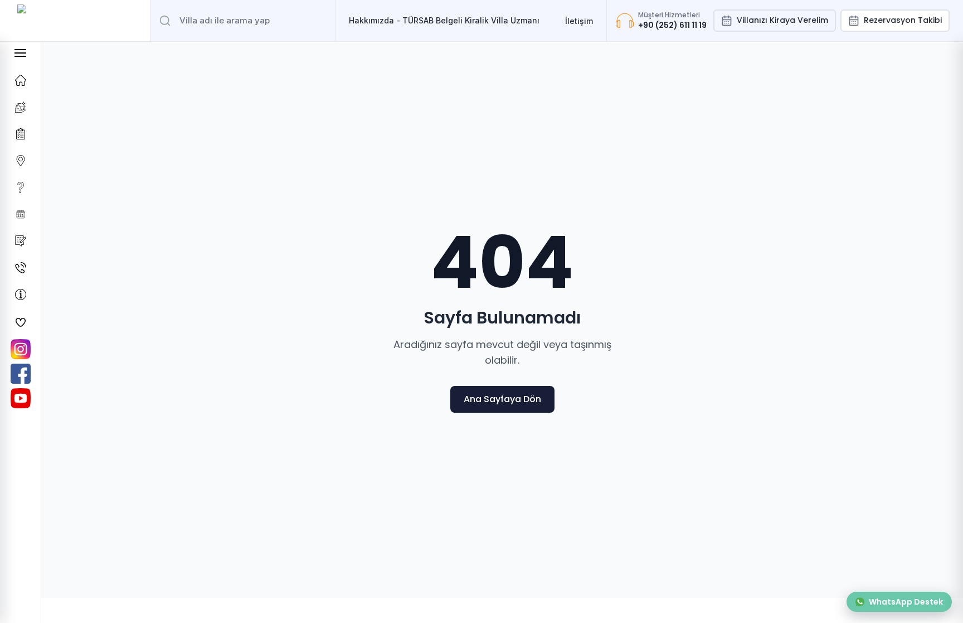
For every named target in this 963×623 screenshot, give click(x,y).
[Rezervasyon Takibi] (20, 214)
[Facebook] (21, 374)
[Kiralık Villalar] (20, 107)
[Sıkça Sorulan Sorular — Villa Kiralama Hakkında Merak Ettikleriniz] (20, 187)
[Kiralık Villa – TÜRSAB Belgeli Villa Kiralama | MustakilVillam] (75, 20)
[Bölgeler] (20, 160)
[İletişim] (20, 267)
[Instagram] (21, 349)
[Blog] (20, 241)
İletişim (579, 21)
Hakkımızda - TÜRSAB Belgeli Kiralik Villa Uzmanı (444, 20)
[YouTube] (21, 398)
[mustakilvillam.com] (20, 80)
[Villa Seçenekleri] (20, 134)
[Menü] (20, 53)
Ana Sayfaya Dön (502, 399)
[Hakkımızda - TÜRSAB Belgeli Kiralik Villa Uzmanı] (20, 294)
